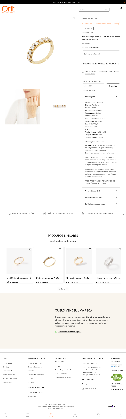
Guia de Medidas (92, 47)
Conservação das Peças (63, 377)
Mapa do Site (7, 382)
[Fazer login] (114, 9)
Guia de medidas (61, 374)
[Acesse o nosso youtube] (116, 389)
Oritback (31, 382)
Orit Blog (6, 367)
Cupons (30, 378)
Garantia (31, 371)
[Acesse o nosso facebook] (113, 389)
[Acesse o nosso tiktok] (120, 389)
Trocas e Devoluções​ (35, 367)
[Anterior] (59, 288)
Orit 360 (57, 366)
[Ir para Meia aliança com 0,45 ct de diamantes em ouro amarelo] (79, 265)
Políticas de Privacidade (36, 374)
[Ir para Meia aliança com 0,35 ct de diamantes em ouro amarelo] (49, 265)
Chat (86, 384)
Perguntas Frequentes (89, 363)
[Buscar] (106, 9)
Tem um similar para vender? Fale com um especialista (102, 72)
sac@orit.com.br (90, 388)
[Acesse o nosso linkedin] (118, 389)
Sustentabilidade (8, 371)
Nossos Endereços (9, 374)
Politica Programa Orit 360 (63, 370)
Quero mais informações (69, 332)
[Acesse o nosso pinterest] (122, 389)
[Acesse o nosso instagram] (111, 389)
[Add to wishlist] (73, 18)
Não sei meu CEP (89, 90)
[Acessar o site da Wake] (111, 406)
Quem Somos (7, 363)
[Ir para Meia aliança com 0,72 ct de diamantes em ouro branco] (108, 265)
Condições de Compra (35, 392)
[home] (8, 9)
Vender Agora (33, 396)
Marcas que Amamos (10, 378)
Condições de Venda (35, 363)
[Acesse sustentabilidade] (117, 377)
